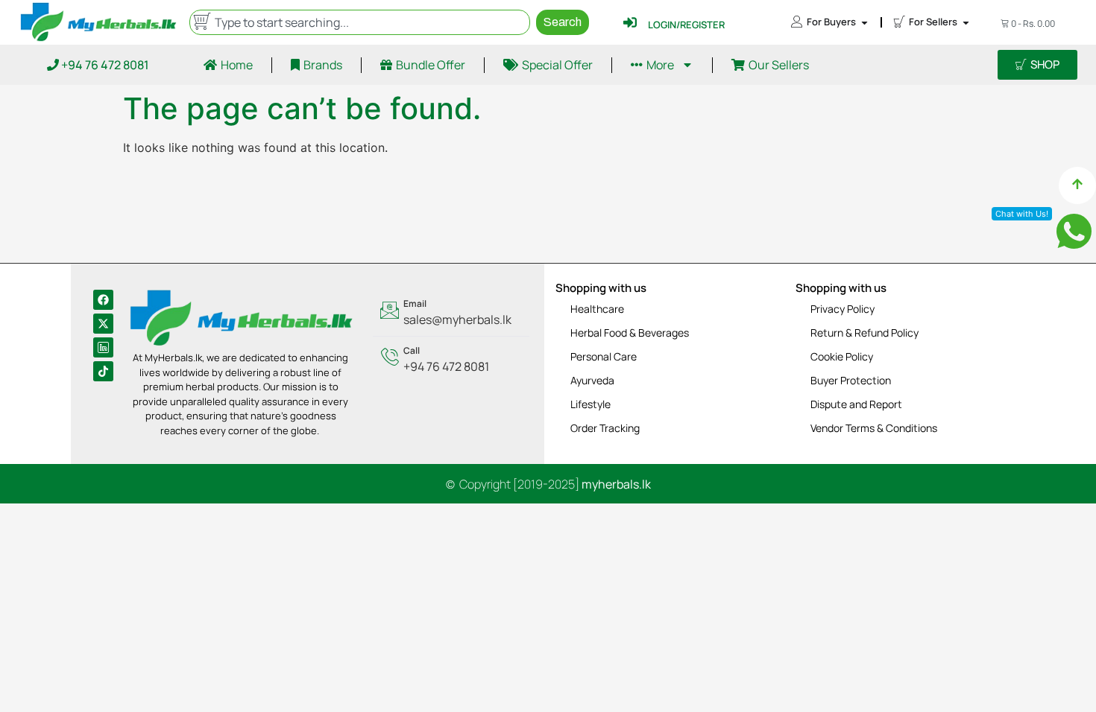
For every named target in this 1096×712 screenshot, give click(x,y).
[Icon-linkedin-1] (103, 347)
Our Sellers (779, 65)
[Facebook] (103, 300)
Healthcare (597, 309)
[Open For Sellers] (966, 22)
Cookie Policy (841, 356)
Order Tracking (605, 428)
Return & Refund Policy (864, 332)
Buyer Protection (850, 380)
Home (237, 65)
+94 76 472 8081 (104, 65)
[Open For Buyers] (864, 22)
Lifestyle (590, 404)
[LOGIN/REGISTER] (630, 22)
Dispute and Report (856, 404)
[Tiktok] (103, 371)
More (660, 65)
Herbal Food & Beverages (629, 332)
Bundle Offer (430, 65)
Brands (322, 65)
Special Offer (557, 65)
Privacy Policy (842, 309)
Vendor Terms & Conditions (873, 428)
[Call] (451, 359)
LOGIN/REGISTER (686, 24)
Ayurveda (592, 380)
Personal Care (603, 356)
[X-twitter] (103, 324)
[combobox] (359, 22)
